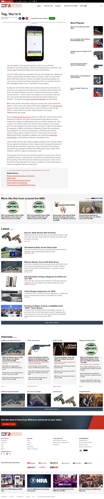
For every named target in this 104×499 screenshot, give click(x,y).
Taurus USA (5, 362)
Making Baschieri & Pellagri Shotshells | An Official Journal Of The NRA (12, 378)
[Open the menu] (85, 5)
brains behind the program (22, 117)
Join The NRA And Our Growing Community (38, 490)
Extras (6, 18)
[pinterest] (26, 18)
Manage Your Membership (85, 447)
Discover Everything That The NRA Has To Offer (63, 490)
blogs (13, 170)
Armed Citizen (27, 253)
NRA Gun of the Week (71, 6)
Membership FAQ (83, 444)
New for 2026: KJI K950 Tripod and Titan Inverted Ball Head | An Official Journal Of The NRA (90, 368)
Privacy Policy (4, 496)
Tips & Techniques (31, 284)
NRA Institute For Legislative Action (61, 442)
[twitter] (23, 18)
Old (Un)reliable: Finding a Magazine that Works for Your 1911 (45, 277)
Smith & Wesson (42, 362)
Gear (28, 297)
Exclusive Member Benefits (85, 442)
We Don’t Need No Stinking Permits (19, 180)
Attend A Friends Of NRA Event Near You (90, 490)
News (38, 6)
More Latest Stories (58, 322)
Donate (24, 1)
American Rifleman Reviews (10, 392)
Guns (28, 241)
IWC (81, 364)
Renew (20, 1)
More (11, 229)
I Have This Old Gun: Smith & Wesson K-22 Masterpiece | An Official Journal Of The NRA (38, 359)
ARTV (2, 386)
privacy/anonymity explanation (35, 99)
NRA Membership (83, 440)
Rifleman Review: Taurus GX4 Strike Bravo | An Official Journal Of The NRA (12, 359)
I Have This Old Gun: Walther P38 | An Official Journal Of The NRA (37, 378)
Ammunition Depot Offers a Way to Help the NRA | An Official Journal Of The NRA (90, 380)
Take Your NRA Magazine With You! (11, 490)
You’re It (48, 170)
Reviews (57, 6)
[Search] (101, 5)
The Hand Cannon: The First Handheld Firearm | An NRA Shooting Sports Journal (38, 366)
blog (14, 70)
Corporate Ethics (20, 496)
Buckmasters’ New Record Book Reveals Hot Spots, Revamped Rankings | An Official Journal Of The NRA (64, 217)
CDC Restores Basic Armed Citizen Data (40, 247)
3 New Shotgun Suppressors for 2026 (39, 291)
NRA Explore (56, 444)
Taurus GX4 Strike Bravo (14, 362)
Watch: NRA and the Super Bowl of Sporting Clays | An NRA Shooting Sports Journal (12, 367)
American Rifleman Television (10, 340)
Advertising (3, 440)
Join (16, 1)
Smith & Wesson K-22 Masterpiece (38, 363)
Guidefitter (85, 364)
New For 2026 (48, 6)
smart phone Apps (38, 170)
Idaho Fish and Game (94, 364)
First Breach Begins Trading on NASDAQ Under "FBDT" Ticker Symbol (43, 307)
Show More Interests (60, 409)
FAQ (2, 444)
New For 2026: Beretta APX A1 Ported (40, 232)
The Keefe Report (84, 392)
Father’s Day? (11, 178)
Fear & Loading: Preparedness (17, 183)
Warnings (28, 496)
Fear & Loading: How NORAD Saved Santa (21, 185)
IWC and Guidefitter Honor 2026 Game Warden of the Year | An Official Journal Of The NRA (12, 217)
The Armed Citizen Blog (67, 362)
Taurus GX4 (5, 363)
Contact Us (3, 442)
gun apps (18, 170)
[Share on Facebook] (20, 18)
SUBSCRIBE (9, 424)
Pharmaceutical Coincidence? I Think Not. (21, 176)
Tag (44, 170)
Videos (28, 444)
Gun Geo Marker (25, 170)
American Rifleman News (87, 340)
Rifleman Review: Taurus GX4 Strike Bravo (41, 262)
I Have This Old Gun (33, 340)
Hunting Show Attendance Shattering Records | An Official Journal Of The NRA (90, 217)
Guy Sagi (31, 170)
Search (2, 449)
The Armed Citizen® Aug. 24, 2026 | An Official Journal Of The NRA (64, 359)
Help (2, 447)
